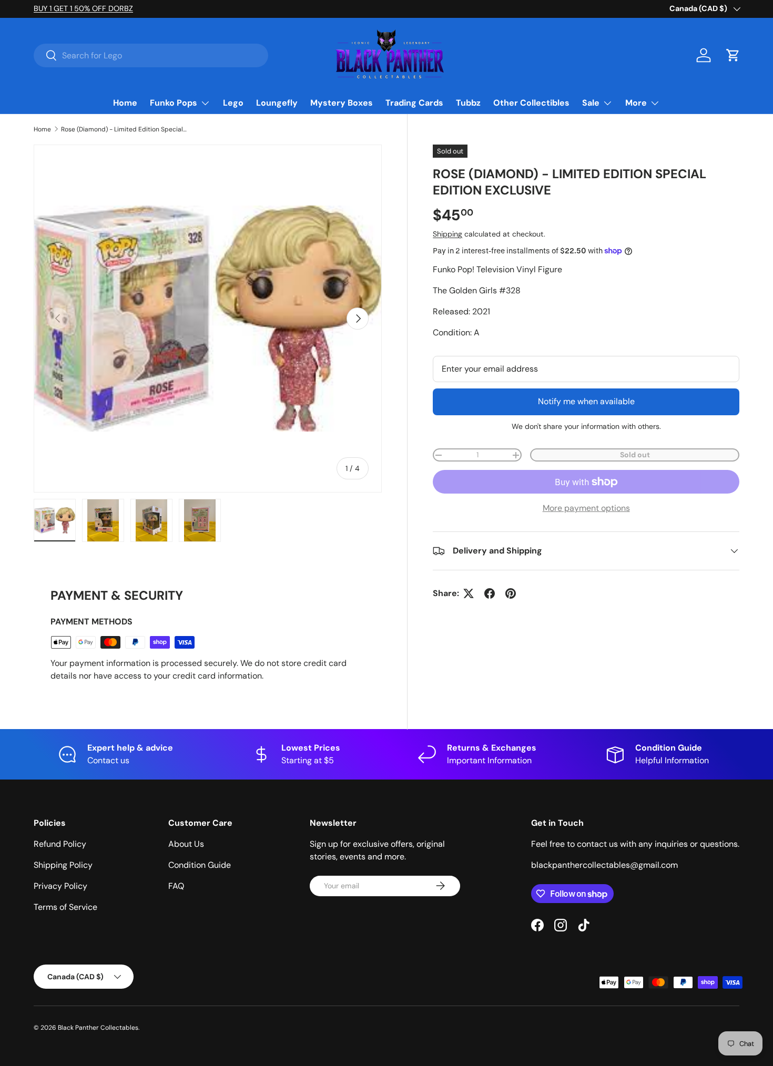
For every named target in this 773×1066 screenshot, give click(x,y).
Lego (233, 102)
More (636, 102)
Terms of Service (65, 907)
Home (125, 102)
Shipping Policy (63, 864)
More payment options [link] (586, 508)
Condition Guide (199, 864)
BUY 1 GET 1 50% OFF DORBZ (83, 8)
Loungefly (277, 102)
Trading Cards (414, 102)
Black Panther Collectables (98, 1027)
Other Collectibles (531, 102)
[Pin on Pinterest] (510, 593)
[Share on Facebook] (489, 593)
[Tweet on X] (468, 593)
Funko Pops (173, 102)
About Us (186, 843)
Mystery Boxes (341, 102)
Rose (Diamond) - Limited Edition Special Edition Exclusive (124, 129)
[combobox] (151, 55)
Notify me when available (586, 401)
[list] (207, 318)
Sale (590, 102)
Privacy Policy (60, 885)
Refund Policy (60, 843)
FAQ (176, 885)
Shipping (447, 234)
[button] (733, 55)
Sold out (635, 454)
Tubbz (468, 102)
